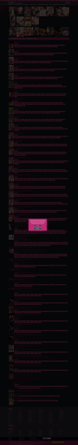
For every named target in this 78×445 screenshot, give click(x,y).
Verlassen (37, 228)
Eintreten (37, 225)
